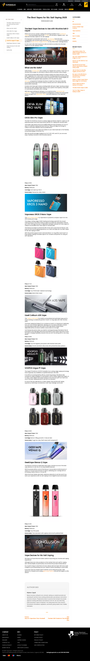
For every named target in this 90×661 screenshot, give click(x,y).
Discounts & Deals (23, 647)
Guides (64, 5)
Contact (72, 5)
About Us (70, 1)
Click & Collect (7, 645)
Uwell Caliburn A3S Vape (13, 38)
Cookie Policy (38, 637)
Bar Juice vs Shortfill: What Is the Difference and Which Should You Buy (79, 75)
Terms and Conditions (41, 642)
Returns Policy (38, 635)
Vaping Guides (21, 640)
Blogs (56, 5)
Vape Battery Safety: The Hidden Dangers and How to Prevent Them (79, 53)
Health (74, 38)
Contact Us (85, 1)
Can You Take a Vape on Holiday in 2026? (79, 91)
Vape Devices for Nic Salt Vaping (13, 46)
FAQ (18, 642)
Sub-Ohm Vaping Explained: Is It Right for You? (80, 57)
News (19, 637)
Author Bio (9, 50)
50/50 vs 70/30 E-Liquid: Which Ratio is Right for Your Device (80, 80)
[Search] (27, 4)
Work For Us (6, 647)
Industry (74, 41)
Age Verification (39, 645)
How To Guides (76, 36)
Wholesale (77, 1)
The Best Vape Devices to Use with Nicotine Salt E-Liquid (13, 24)
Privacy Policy (38, 640)
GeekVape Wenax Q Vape (13, 43)
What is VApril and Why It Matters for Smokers (79, 84)
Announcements (77, 24)
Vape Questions (76, 30)
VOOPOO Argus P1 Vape (13, 40)
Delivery (4, 640)
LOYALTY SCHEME (22, 645)
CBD (74, 33)
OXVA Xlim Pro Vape (12, 31)
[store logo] (9, 4)
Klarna (19, 635)
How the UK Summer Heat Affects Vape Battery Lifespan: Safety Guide (80, 66)
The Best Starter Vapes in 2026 (80, 87)
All (73, 21)
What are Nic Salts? (12, 28)
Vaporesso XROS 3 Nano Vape (13, 34)
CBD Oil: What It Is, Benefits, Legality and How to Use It (79, 70)
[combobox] (40, 4)
